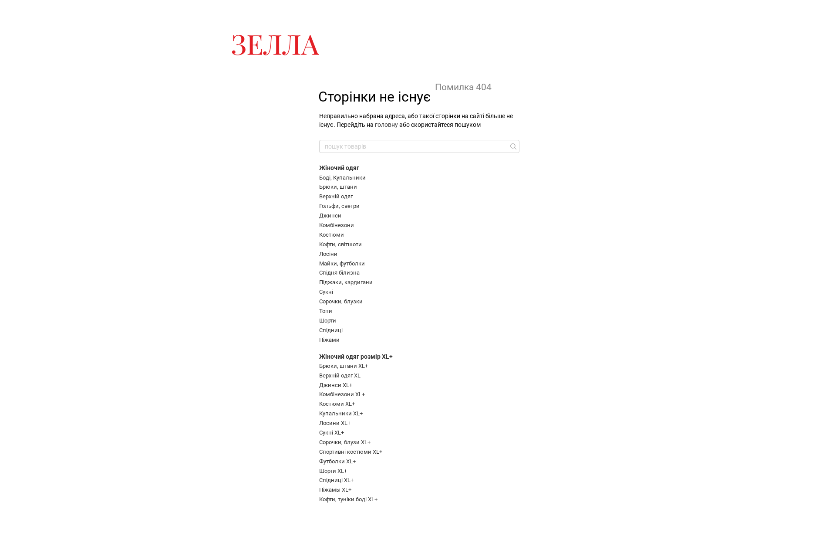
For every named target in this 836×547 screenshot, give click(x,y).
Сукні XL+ (331, 432)
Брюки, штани (338, 186)
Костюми (331, 234)
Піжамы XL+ (335, 489)
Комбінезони (336, 225)
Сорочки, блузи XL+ (345, 442)
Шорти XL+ (333, 471)
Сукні (326, 292)
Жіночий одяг (339, 167)
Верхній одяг (336, 196)
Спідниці (331, 330)
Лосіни (328, 254)
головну (386, 124)
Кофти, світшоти (340, 244)
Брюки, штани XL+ (343, 366)
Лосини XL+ (335, 423)
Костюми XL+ (337, 404)
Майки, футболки (342, 263)
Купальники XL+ (341, 413)
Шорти (327, 320)
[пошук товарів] (512, 146)
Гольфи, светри (339, 206)
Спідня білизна (339, 272)
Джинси (330, 215)
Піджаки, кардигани (346, 282)
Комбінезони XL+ (342, 394)
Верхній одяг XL (340, 375)
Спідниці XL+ (336, 480)
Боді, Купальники (342, 177)
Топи (325, 311)
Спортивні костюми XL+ (350, 451)
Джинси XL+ (335, 385)
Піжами (329, 339)
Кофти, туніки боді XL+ (348, 499)
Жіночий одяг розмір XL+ (356, 356)
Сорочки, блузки (341, 301)
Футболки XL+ (337, 461)
